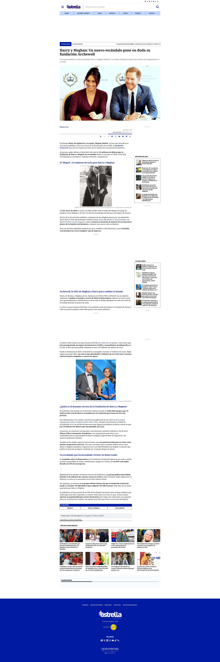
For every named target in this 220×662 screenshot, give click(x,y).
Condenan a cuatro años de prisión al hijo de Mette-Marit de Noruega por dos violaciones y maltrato (71, 568)
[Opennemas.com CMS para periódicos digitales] (110, 651)
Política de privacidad (130, 605)
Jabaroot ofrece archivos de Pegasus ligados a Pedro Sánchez (150, 162)
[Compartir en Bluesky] (119, 136)
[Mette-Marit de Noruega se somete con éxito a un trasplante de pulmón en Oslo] (148, 535)
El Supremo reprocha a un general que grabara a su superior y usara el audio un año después (150, 303)
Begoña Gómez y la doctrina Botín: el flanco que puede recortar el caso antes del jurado (150, 295)
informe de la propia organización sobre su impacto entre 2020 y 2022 (92, 421)
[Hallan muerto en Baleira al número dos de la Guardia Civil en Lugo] (138, 267)
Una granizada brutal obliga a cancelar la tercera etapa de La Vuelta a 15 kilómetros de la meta (101, 44)
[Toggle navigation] (62, 7)
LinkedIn (101, 516)
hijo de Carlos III (101, 343)
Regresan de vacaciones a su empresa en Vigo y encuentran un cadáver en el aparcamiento (150, 170)
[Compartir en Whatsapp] (130, 136)
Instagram (88, 516)
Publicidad (108, 605)
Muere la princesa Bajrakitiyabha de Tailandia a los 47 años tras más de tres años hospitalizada (97, 568)
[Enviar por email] (105, 136)
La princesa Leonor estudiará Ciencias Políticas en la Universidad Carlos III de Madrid (148, 568)
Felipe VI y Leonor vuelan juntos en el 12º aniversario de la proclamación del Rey (122, 545)
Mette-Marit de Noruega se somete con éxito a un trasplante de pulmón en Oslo (148, 545)
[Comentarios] (101, 136)
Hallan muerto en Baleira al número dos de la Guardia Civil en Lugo (149, 267)
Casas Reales (119, 508)
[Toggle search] (157, 7)
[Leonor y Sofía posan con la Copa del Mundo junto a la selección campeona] (97, 535)
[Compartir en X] (115, 136)
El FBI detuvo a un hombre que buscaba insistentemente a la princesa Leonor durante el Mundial (70, 546)
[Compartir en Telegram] (123, 136)
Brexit (82, 213)
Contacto (85, 605)
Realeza (70, 508)
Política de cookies (96, 605)
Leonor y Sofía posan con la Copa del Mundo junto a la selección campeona (96, 545)
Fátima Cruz (64, 127)
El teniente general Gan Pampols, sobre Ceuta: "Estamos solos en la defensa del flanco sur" (150, 287)
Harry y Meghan (94, 508)
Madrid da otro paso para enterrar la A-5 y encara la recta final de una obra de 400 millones (150, 188)
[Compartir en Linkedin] (126, 136)
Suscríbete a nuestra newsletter (70, 519)
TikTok (94, 516)
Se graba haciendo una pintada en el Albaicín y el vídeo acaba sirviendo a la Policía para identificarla (150, 197)
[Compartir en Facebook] (112, 136)
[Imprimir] (108, 136)
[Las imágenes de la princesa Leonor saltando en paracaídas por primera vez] (122, 558)
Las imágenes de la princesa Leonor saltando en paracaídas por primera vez (122, 568)
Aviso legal (117, 605)
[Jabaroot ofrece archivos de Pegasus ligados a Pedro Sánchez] (138, 162)
